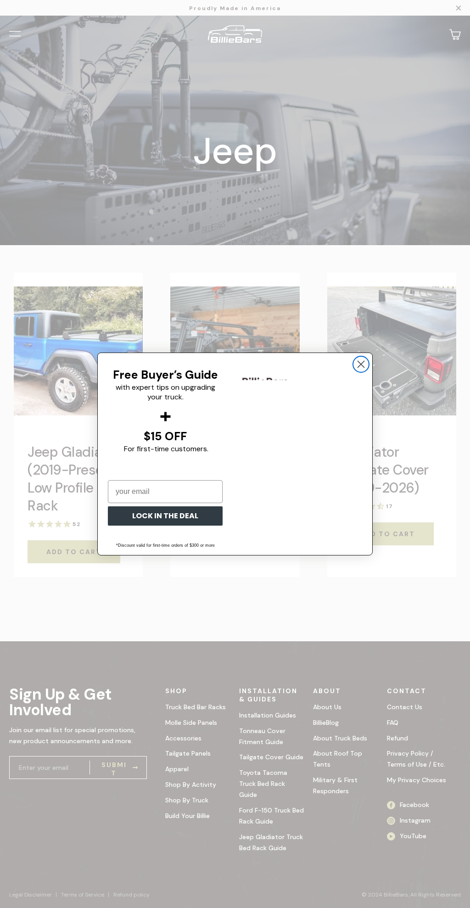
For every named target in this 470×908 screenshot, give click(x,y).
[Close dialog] (361, 364)
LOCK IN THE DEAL (165, 515)
